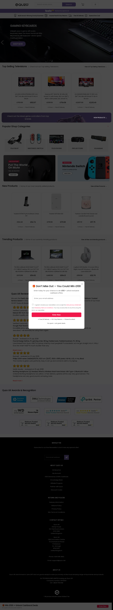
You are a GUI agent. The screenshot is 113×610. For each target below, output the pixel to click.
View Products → (100, 118)
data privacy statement (73, 305)
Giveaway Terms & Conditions (44, 308)
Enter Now (56, 315)
